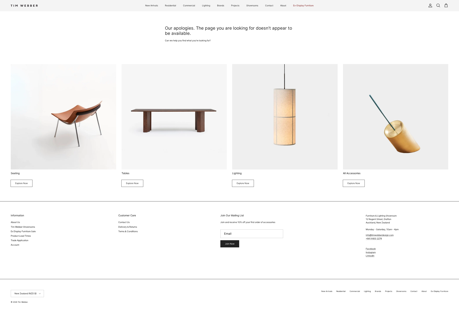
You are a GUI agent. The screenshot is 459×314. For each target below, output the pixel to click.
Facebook (371, 248)
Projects (235, 5)
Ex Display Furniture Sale (23, 231)
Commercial (189, 5)
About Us (15, 222)
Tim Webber (23, 302)
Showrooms (252, 5)
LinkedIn (370, 255)
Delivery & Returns (127, 226)
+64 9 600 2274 (374, 238)
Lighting (206, 5)
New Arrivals (151, 5)
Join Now (230, 243)
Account (15, 244)
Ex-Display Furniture (303, 5)
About (283, 5)
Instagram (371, 252)
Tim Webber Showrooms (23, 226)
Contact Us (124, 222)
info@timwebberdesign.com (380, 235)
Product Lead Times (21, 235)
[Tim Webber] (24, 6)
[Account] (429, 5)
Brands (220, 5)
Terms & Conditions (128, 231)
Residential (170, 5)
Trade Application (19, 240)
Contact (269, 5)
